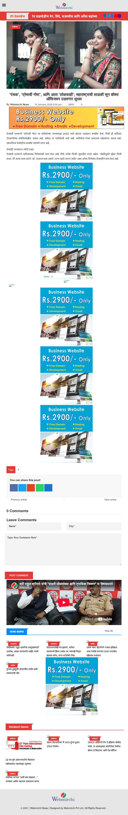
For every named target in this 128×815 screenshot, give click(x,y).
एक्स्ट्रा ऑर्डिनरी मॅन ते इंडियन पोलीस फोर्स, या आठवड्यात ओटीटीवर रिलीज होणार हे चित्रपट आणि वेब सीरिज (104, 746)
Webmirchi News (17, 104)
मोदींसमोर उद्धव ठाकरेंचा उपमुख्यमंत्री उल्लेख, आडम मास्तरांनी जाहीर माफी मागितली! (22, 651)
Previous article (19, 499)
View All (109, 630)
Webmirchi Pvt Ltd (73, 808)
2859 (71, 104)
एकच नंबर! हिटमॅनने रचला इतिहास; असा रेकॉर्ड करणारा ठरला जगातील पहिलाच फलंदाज (102, 651)
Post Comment (18, 575)
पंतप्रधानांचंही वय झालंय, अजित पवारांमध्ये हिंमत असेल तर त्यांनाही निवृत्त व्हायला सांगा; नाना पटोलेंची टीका (63, 651)
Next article (111, 499)
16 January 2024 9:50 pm (48, 104)
